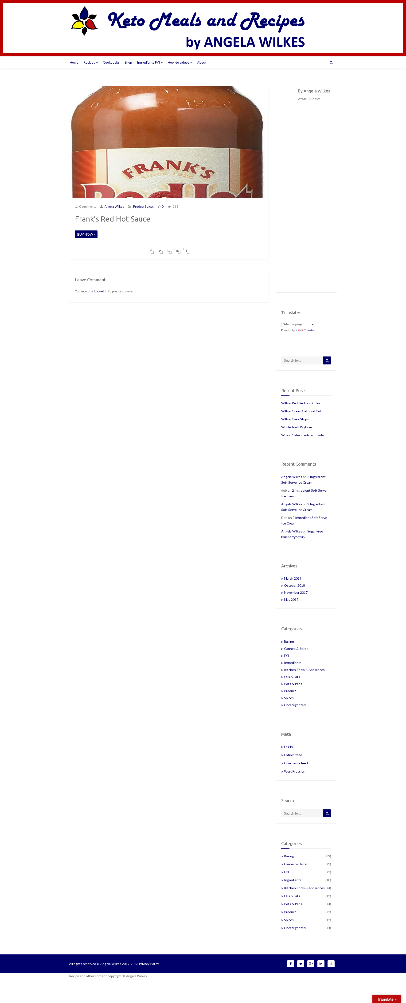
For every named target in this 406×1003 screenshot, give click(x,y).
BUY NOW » (86, 234)
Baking (289, 641)
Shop (128, 62)
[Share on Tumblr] (186, 251)
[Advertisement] (306, 192)
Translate (309, 330)
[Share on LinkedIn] (177, 251)
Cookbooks (111, 62)
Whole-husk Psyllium (296, 427)
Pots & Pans (293, 684)
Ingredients (292, 663)
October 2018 (294, 585)
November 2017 (296, 592)
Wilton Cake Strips (295, 419)
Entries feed (293, 755)
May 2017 (291, 599)
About (202, 62)
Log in (288, 747)
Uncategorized (295, 705)
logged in (100, 291)
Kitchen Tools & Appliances (304, 670)
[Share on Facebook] (151, 251)
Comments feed (296, 763)
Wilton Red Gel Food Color (300, 403)
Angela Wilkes (114, 206)
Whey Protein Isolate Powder (303, 435)
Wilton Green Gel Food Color (302, 411)
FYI (286, 656)
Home (74, 62)
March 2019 (292, 578)
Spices (149, 206)
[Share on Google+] (169, 251)
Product (138, 206)
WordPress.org (295, 771)
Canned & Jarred (296, 649)
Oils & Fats (292, 677)
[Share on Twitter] (160, 251)
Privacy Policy (149, 964)
